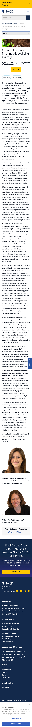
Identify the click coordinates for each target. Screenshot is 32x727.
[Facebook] (29, 591)
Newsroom (6, 678)
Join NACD (5, 687)
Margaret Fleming (10, 63)
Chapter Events (7, 641)
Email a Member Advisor (10, 623)
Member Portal (7, 626)
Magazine (10, 614)
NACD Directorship (14, 651)
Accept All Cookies (16, 723)
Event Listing (6, 639)
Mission (4, 664)
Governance (6, 669)
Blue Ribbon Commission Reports (13, 608)
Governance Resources (10, 605)
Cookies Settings (16, 718)
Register (16, 572)
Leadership (6, 667)
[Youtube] (21, 591)
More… (5, 33)
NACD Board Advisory (13, 657)
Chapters (5, 672)
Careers (5, 675)
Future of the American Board (12, 611)
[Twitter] (25, 591)
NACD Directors (11, 636)
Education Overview (9, 633)
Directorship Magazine (9, 24)
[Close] (30, 705)
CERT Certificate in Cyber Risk (13, 654)
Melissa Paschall (8, 65)
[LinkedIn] (17, 591)
